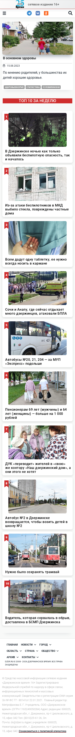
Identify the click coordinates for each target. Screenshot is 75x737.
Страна (30, 651)
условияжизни (51, 87)
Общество (48, 651)
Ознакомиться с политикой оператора (42, 731)
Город (43, 644)
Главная (12, 644)
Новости (26, 644)
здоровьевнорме (14, 87)
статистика (33, 87)
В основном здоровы (19, 58)
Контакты (28, 657)
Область (12, 651)
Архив (11, 657)
